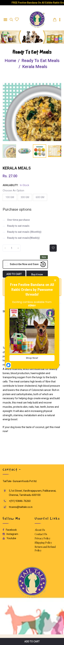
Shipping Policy (43, 542)
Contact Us (41, 534)
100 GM (10, 197)
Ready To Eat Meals (32, 52)
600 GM (40, 197)
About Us (40, 530)
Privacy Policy (42, 538)
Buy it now (37, 274)
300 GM (25, 197)
